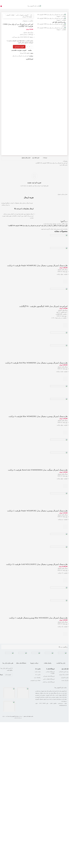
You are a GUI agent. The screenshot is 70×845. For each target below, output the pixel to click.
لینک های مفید (65, 773)
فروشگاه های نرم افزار (49, 786)
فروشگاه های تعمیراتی (49, 780)
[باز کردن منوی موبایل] (66, 6)
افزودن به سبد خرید (19, 46)
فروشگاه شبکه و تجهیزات (50, 776)
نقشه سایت (38, 775)
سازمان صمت (64, 784)
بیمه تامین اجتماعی (63, 775)
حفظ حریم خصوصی (35, 784)
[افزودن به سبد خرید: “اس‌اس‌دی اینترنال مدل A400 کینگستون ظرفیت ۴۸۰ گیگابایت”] (65, 429)
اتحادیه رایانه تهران (63, 778)
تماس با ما (38, 773)
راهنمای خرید (37, 781)
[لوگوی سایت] (34, 6)
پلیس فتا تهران (64, 781)
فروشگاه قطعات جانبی (49, 783)
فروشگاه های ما (50, 773)
